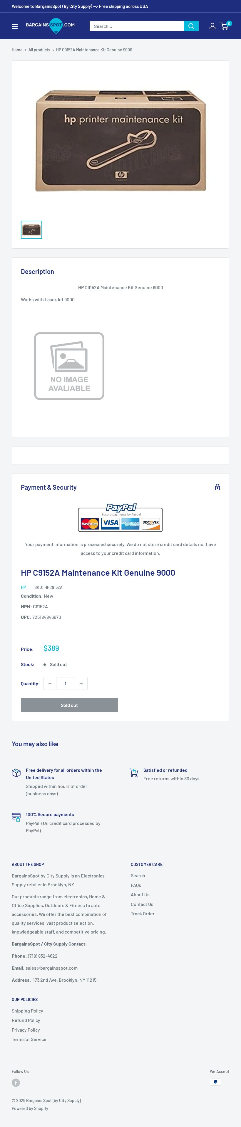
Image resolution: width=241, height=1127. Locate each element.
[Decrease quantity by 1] (50, 683)
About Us (140, 894)
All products (39, 49)
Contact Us (142, 904)
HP (23, 587)
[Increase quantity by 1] (81, 683)
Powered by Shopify (30, 1108)
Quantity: (30, 683)
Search (138, 875)
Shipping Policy (27, 1010)
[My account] (212, 26)
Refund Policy (26, 1020)
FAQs (136, 885)
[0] (224, 26)
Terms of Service (29, 1039)
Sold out (69, 705)
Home (17, 49)
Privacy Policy (26, 1029)
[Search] (191, 26)
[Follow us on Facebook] (16, 1083)
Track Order (143, 913)
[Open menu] (15, 26)
